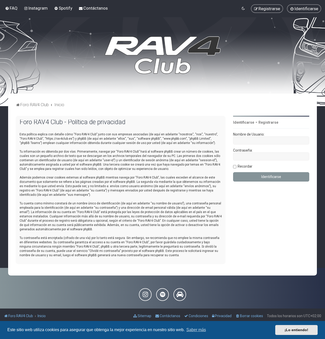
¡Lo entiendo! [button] (296, 330)
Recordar (245, 166)
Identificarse (243, 122)
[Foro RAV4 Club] (162, 55)
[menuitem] (11, 8)
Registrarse (268, 122)
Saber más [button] (196, 330)
